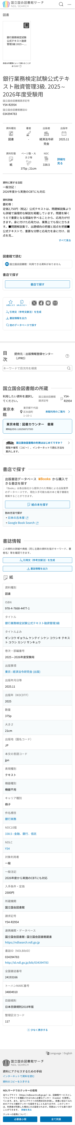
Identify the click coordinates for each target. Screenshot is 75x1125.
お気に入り (10, 305)
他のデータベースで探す (23, 325)
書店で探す (37, 284)
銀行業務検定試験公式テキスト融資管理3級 (32, 623)
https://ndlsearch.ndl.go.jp (22, 942)
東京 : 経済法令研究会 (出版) (22, 671)
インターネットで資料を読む (19, 1076)
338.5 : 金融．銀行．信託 (20, 834)
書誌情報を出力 (18, 318)
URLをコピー (22, 305)
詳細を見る (61, 161)
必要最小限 (20, 1119)
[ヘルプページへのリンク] (20, 65)
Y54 (7, 848)
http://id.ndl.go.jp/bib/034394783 (26, 962)
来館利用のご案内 (55, 411)
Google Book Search (21, 522)
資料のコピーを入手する (16, 1081)
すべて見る (65, 240)
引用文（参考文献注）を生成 (25, 311)
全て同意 (56, 1119)
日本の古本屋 (16, 517)
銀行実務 (10, 819)
